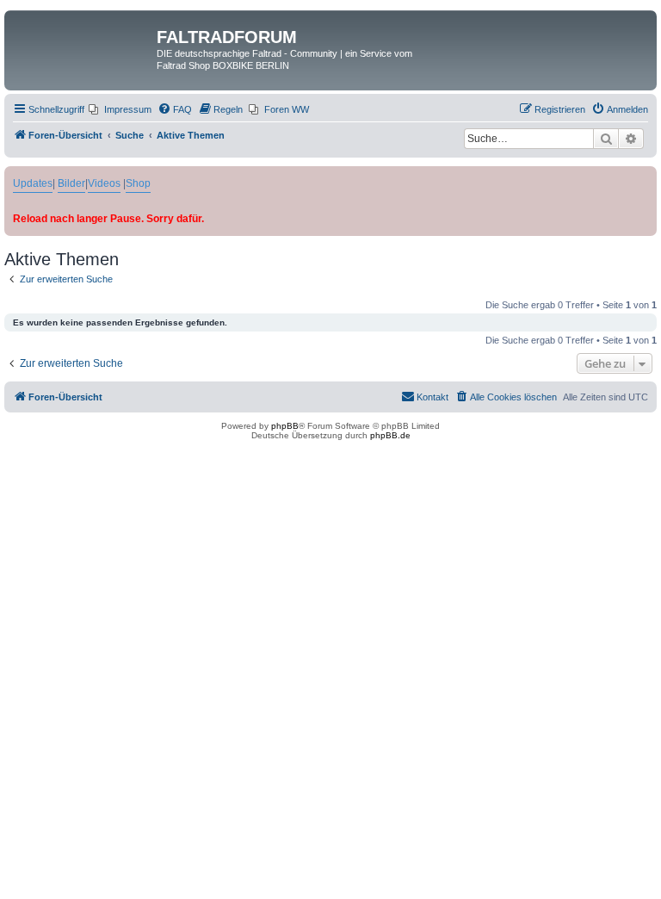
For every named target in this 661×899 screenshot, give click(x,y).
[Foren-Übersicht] (83, 42)
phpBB (285, 426)
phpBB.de (390, 435)
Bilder (71, 183)
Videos (104, 183)
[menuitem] (120, 109)
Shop (138, 183)
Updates (33, 183)
